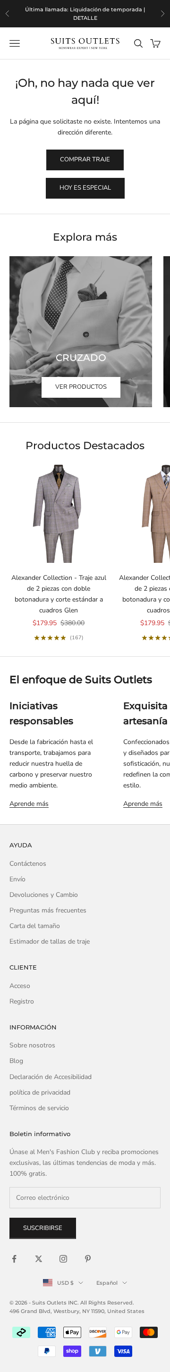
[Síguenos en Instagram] (63, 1258)
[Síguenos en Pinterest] (88, 1258)
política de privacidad (39, 1092)
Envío (17, 879)
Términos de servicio (39, 1108)
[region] (85, 13)
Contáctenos (27, 863)
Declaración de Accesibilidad (50, 1076)
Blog (16, 1060)
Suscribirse (42, 1228)
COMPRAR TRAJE (85, 159)
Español (107, 1283)
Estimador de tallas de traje (49, 941)
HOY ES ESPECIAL (85, 188)
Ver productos (81, 387)
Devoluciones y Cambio (43, 894)
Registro (21, 1001)
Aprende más (29, 803)
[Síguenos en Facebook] (14, 1258)
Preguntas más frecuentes (47, 910)
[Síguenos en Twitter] (38, 1258)
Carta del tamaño (34, 925)
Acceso (19, 985)
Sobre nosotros (32, 1045)
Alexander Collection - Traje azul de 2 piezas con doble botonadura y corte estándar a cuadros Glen (58, 594)
